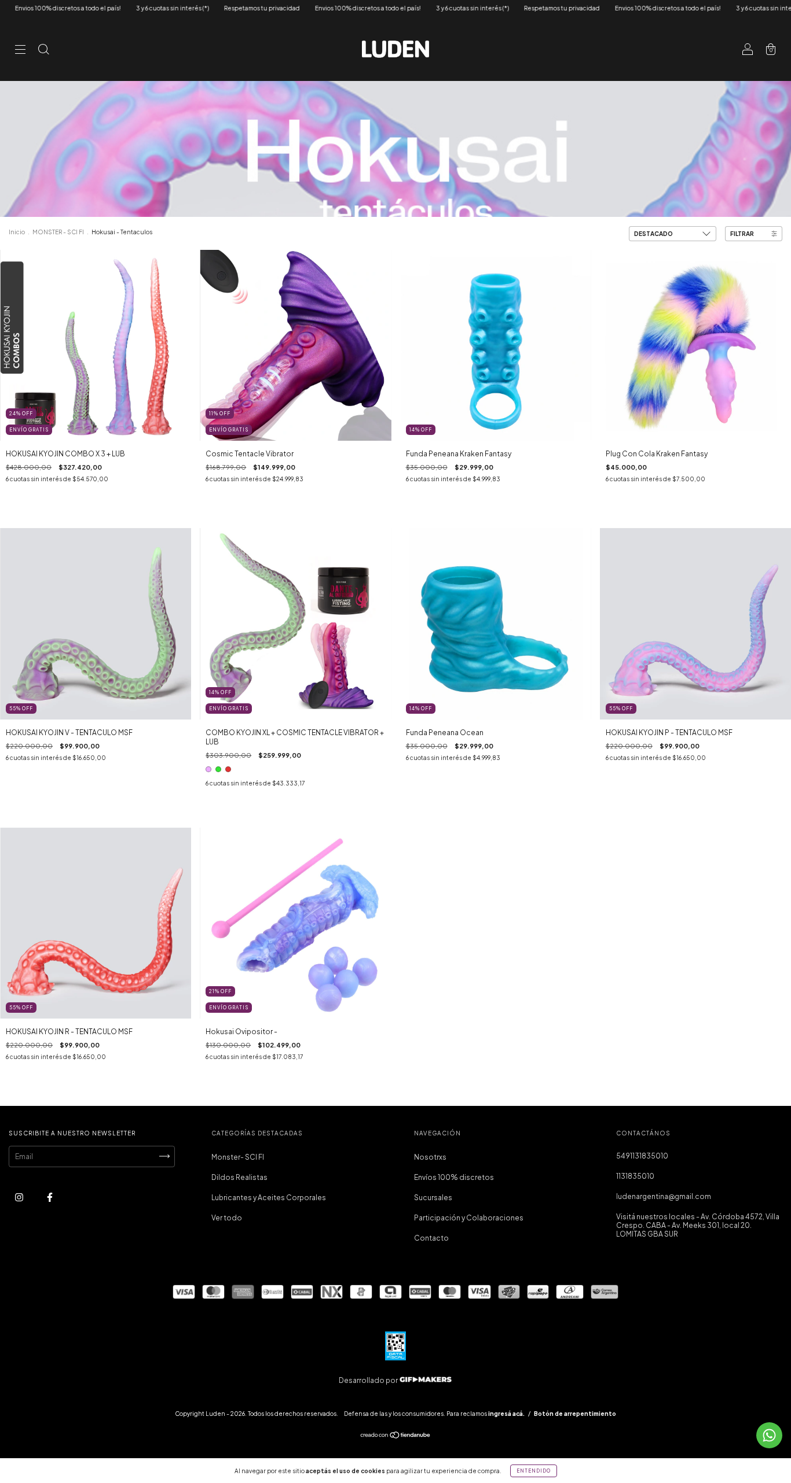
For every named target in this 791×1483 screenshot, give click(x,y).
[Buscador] (43, 50)
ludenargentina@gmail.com (663, 1196)
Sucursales (433, 1197)
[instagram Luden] (20, 1197)
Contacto (431, 1238)
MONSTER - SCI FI (58, 231)
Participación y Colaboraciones (468, 1217)
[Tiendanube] (396, 1436)
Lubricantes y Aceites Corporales (268, 1197)
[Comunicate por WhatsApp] (769, 1435)
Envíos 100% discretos (454, 1177)
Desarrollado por (369, 1380)
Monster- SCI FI (237, 1157)
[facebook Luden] (49, 1197)
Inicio (17, 231)
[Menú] (20, 50)
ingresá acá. (506, 1413)
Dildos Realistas (239, 1177)
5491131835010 (642, 1156)
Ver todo (226, 1217)
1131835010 (635, 1176)
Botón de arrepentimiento (575, 1413)
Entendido (534, 1471)
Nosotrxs (430, 1157)
